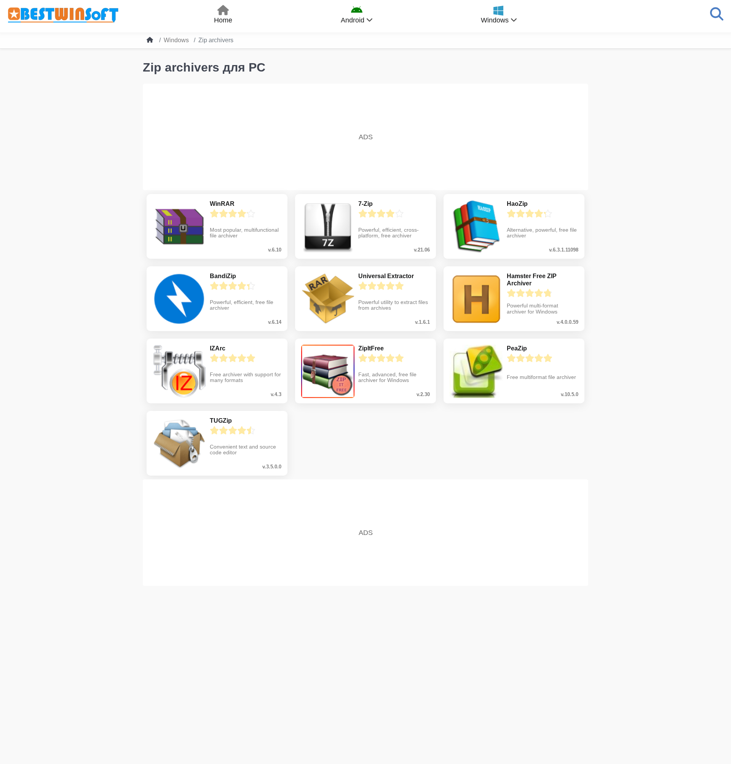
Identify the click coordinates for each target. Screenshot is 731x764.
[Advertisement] (365, 137)
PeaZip (517, 348)
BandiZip (223, 276)
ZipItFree (371, 348)
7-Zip (365, 204)
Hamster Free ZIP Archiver (532, 279)
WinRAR (222, 204)
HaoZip (517, 204)
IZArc (217, 348)
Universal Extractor (386, 276)
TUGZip (221, 420)
